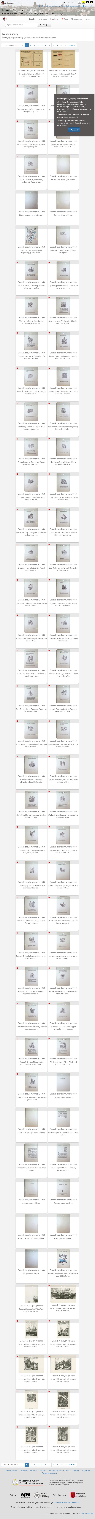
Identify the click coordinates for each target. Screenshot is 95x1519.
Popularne (54, 19)
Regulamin (86, 1471)
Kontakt (76, 1471)
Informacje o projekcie (48, 6)
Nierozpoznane (76, 19)
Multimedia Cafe (87, 1513)
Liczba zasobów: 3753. (11, 45)
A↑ (73, 2)
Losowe (88, 19)
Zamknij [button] (75, 130)
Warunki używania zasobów (70, 6)
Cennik (43, 1471)
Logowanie (88, 6)
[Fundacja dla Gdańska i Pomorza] (4, 19)
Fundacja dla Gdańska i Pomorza (66, 1502)
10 (61, 45)
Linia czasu (43, 19)
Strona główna (11, 1471)
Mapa (65, 19)
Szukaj (44, 25)
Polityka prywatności (49, 1473)
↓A (64, 2)
